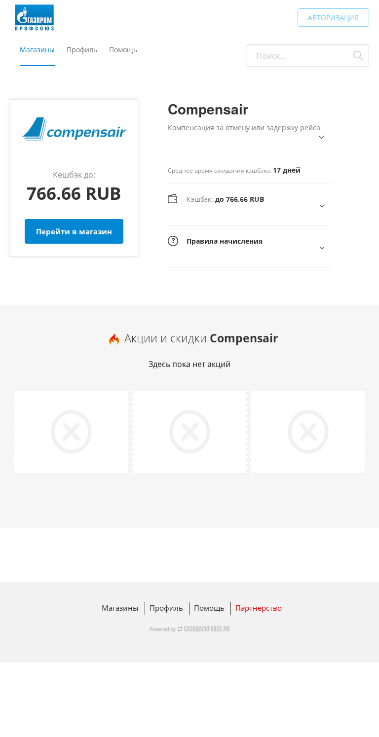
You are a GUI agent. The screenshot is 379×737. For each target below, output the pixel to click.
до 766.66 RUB (225, 199)
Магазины (37, 49)
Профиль (82, 49)
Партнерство (258, 608)
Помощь (123, 49)
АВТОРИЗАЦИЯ (333, 17)
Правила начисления (225, 241)
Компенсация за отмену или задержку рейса (244, 127)
